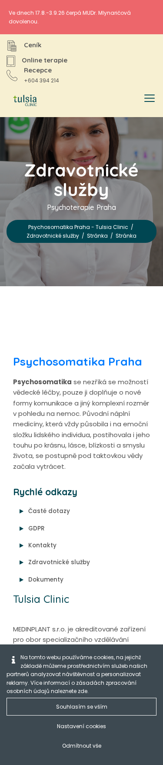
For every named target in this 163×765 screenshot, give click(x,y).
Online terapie (44, 60)
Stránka (97, 235)
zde (82, 691)
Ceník (32, 45)
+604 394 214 (41, 80)
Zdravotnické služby (53, 235)
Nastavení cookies (81, 726)
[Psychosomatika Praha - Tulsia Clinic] (23, 101)
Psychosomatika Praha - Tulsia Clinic (78, 227)
